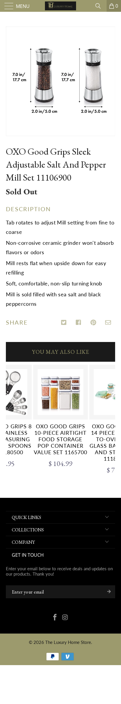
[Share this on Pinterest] (94, 323)
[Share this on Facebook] (79, 323)
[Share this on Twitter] (64, 323)
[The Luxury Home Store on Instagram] (65, 618)
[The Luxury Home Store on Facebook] (55, 618)
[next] (109, 420)
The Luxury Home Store (68, 642)
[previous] (11, 420)
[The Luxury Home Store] (60, 6)
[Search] (100, 6)
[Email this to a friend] (108, 323)
